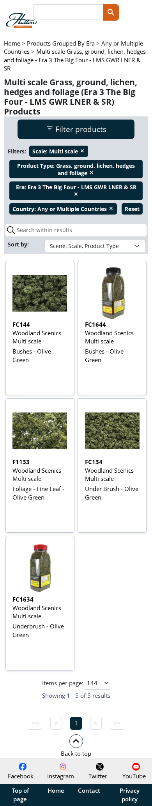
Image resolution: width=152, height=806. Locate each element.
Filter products (79, 129)
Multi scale (58, 151)
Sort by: (19, 244)
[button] (76, 745)
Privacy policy (130, 795)
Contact (89, 790)
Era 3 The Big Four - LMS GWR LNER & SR (76, 190)
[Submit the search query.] (11, 230)
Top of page (20, 795)
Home (56, 790)
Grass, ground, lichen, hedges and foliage (76, 169)
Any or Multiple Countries (63, 209)
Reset (132, 209)
